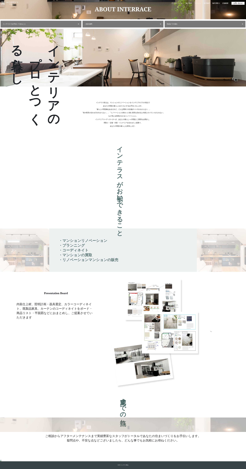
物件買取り (216, 3)
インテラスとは (176, 3)
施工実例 (189, 3)
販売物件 (207, 3)
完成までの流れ (205, 24)
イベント (198, 3)
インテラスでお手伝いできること (41, 24)
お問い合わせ (238, 3)
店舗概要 (225, 3)
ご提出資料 (123, 24)
